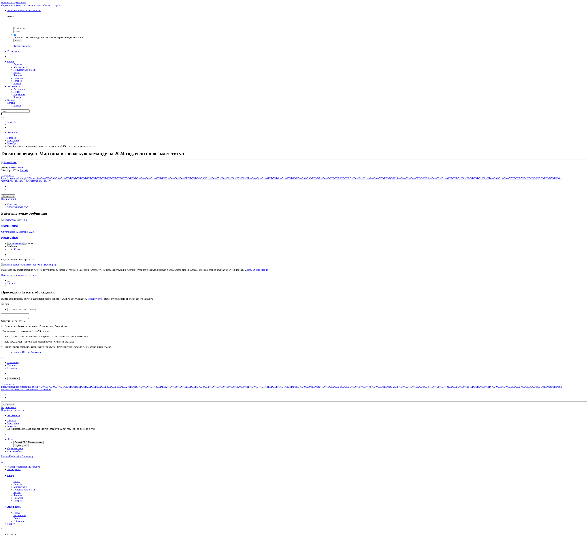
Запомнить (19, 37)
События (18, 78)
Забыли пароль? (21, 46)
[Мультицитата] (8, 281)
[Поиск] (2, 117)
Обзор (10, 61)
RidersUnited (16, 167)
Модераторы (20, 67)
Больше (17, 83)
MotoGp (24, 170)
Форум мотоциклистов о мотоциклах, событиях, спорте (30, 5)
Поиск (16, 91)
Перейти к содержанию (13, 2)
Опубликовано (17, 231)
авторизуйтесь (94, 298)
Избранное (19, 94)
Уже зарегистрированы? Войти (24, 10)
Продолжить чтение (257, 270)
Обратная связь (15, 448)
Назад (16, 481)
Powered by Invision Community (17, 456)
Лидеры (17, 64)
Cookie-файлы (14, 451)
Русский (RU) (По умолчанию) (28, 442)
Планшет (12, 365)
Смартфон (12, 368)
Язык (10, 439)
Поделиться (7, 175)
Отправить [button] (13, 379)
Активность (13, 86)
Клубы (17, 72)
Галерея (17, 80)
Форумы (17, 75)
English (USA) (21, 445)
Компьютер (13, 362)
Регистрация (14, 51)
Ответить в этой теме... (13, 321)
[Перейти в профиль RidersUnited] (9, 162)
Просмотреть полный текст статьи (19, 275)
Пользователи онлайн (24, 69)
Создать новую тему (17, 207)
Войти (17, 40)
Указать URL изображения (27, 352)
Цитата (11, 283)
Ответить (12, 204)
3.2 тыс (17, 249)
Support (11, 100)
